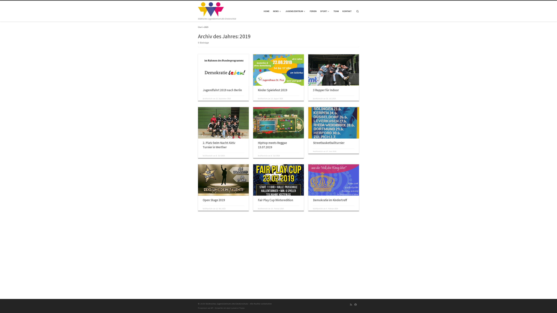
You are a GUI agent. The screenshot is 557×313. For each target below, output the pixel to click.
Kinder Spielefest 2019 (272, 90)
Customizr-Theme (237, 308)
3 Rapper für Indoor (326, 90)
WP (212, 308)
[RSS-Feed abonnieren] (351, 304)
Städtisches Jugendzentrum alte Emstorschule (227, 304)
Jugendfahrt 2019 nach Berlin (222, 90)
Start (200, 27)
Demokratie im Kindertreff (330, 200)
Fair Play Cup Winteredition (275, 200)
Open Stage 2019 (214, 200)
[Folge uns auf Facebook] (355, 304)
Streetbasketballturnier (328, 143)
